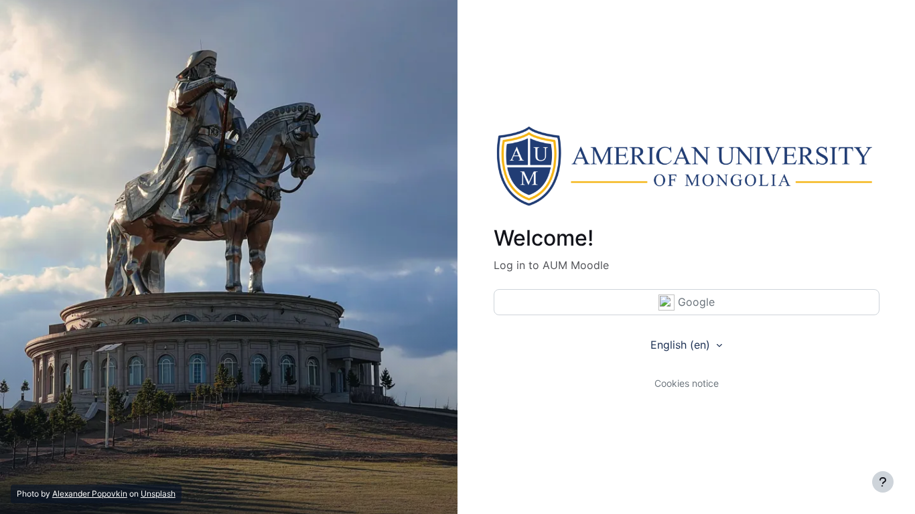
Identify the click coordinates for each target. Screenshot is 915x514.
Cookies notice (686, 383)
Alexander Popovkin (89, 494)
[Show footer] (883, 482)
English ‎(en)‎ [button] (681, 344)
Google (695, 302)
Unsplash (158, 494)
